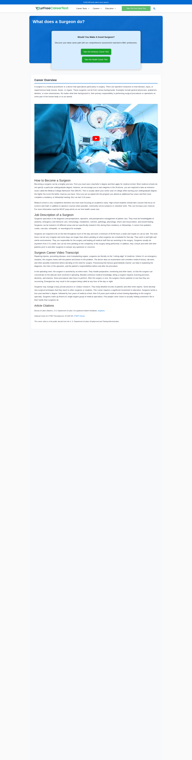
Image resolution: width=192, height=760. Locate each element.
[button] (88, 8)
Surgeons (101, 311)
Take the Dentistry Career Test (96, 52)
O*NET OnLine (79, 316)
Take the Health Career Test (96, 59)
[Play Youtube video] (96, 138)
